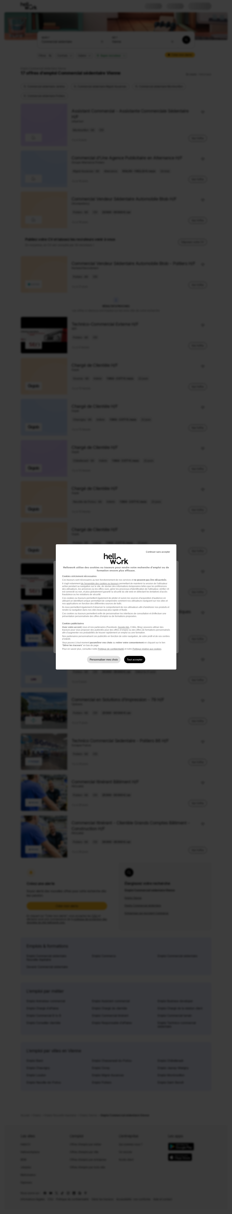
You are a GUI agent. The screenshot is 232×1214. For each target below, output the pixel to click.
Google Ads (123, 627)
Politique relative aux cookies (146, 649)
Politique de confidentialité (111, 649)
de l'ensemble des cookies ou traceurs (100, 583)
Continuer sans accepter (158, 552)
